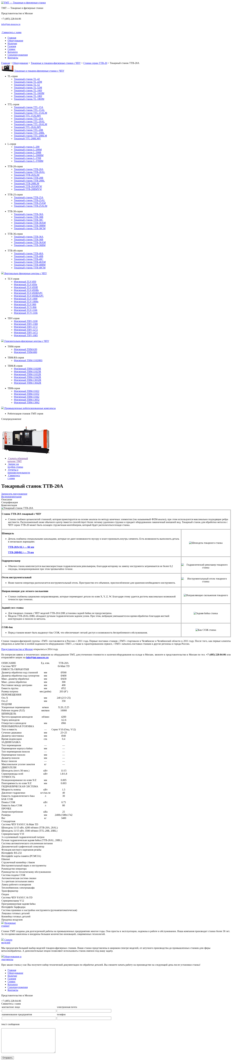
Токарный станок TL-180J (28, 96)
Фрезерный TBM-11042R (27, 377)
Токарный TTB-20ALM (26, 175)
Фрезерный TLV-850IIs (26, 290)
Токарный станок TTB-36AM (30, 242)
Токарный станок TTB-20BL (29, 180)
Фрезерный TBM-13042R (27, 383)
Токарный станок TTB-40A (28, 253)
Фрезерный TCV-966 (25, 307)
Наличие (12, 43)
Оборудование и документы (11, 958)
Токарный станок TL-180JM (29, 99)
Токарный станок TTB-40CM (29, 267)
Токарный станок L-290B (27, 152)
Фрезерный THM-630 (25, 349)
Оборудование (15, 40)
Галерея (12, 46)
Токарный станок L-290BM (28, 155)
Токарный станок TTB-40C (28, 259)
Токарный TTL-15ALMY (27, 115)
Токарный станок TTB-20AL (29, 172)
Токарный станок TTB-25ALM (30, 206)
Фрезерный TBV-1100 (26, 321)
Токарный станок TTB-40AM (30, 262)
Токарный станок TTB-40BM (29, 264)
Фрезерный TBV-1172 (26, 327)
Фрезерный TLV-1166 (25, 310)
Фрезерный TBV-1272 (26, 329)
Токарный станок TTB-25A (28, 197)
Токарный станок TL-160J (28, 90)
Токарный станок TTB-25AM (30, 203)
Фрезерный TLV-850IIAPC (28, 293)
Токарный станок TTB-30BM (29, 225)
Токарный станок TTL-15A (28, 107)
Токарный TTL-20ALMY (27, 127)
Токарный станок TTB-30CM (29, 228)
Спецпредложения (18, 54)
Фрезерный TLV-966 (25, 304)
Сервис (11, 49)
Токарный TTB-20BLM (26, 183)
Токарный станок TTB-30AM (30, 222)
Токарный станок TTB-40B (28, 256)
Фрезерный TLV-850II (26, 287)
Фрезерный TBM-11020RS (28, 360)
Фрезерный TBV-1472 (26, 332)
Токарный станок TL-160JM (29, 93)
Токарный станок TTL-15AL (29, 110)
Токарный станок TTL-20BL (29, 133)
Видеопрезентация (11, 496)
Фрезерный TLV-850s (25, 284)
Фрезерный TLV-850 (25, 281)
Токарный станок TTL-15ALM (30, 113)
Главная (12, 37)
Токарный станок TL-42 (27, 79)
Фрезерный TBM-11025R (27, 371)
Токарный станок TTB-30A (28, 214)
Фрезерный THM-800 (25, 352)
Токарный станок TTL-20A (28, 118)
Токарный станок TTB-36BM (29, 245)
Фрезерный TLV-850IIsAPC (29, 295)
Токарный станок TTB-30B (28, 217)
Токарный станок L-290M (28, 149)
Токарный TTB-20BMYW (28, 189)
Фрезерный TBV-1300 (26, 324)
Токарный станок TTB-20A (28, 169)
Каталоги (13, 52)
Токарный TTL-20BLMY (27, 138)
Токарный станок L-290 (26, 146)
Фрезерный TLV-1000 (25, 298)
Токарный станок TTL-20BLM (30, 135)
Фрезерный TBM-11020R (27, 368)
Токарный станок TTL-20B (28, 130)
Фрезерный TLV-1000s (26, 301)
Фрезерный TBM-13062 (26, 402)
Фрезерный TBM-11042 (26, 396)
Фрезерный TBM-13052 (26, 399)
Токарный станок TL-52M (28, 87)
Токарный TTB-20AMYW (28, 186)
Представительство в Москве (17, 649)
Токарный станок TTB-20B (28, 177)
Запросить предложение (14, 493)
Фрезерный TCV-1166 (26, 313)
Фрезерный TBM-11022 (26, 391)
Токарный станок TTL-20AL (29, 121)
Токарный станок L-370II (27, 158)
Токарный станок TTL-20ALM (30, 124)
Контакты (13, 57)
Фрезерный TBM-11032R (27, 374)
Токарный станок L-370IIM (28, 161)
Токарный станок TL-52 (27, 84)
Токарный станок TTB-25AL (29, 200)
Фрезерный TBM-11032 (26, 394)
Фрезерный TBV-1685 (26, 335)
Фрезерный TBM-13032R (27, 380)
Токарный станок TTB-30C (28, 220)
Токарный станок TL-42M (28, 82)
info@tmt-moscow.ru (10, 24)
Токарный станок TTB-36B (28, 239)
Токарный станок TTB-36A (28, 236)
